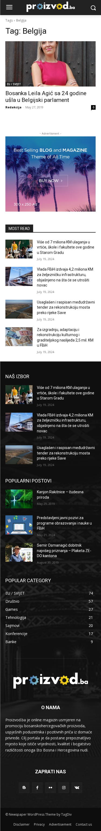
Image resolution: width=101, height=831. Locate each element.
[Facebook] (37, 787)
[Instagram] (63, 787)
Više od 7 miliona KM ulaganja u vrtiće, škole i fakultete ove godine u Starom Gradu (65, 247)
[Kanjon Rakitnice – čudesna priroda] (19, 498)
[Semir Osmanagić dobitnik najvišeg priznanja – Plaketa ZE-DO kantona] (19, 552)
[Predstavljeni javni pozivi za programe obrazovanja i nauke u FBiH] (19, 524)
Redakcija (13, 107)
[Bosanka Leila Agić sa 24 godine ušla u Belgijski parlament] (50, 64)
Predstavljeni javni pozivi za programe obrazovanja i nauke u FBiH (64, 523)
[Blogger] (24, 787)
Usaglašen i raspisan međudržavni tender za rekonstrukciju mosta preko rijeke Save (66, 307)
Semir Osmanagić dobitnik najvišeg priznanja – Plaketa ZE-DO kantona (64, 550)
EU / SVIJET (14, 84)
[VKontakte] (77, 787)
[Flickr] (50, 787)
